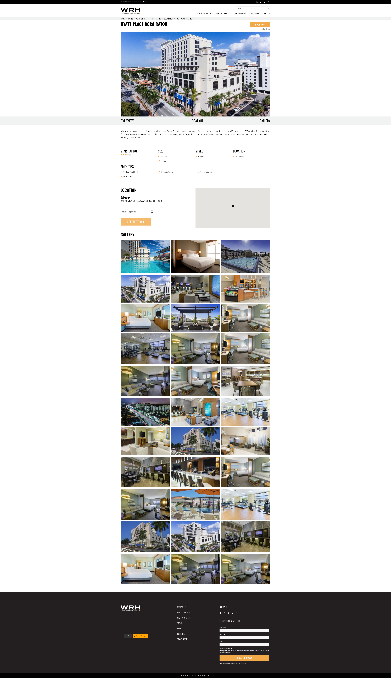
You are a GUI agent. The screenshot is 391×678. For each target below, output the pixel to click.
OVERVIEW (127, 120)
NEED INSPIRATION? (222, 13)
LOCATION (196, 120)
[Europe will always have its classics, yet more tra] (146, 629)
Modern (201, 156)
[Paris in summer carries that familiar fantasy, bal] (125, 629)
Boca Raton (168, 18)
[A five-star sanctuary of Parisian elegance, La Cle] (125, 623)
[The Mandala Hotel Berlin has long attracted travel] (136, 617)
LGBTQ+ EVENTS (255, 13)
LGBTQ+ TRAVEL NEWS (239, 13)
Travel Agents (182, 639)
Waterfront (239, 156)
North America (141, 18)
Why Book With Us (184, 612)
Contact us (181, 606)
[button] (233, 206)
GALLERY (265, 120)
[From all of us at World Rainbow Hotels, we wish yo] (136, 629)
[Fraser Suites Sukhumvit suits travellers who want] (125, 617)
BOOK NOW (260, 24)
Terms (179, 623)
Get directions (135, 222)
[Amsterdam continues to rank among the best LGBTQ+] (146, 617)
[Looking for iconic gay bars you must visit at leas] (136, 623)
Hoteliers (181, 633)
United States (155, 18)
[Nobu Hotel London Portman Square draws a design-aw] (146, 623)
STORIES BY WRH (183, 617)
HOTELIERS (267, 13)
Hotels (130, 18)
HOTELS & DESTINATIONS (204, 13)
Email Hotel (266, 29)
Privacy (180, 628)
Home (123, 18)
